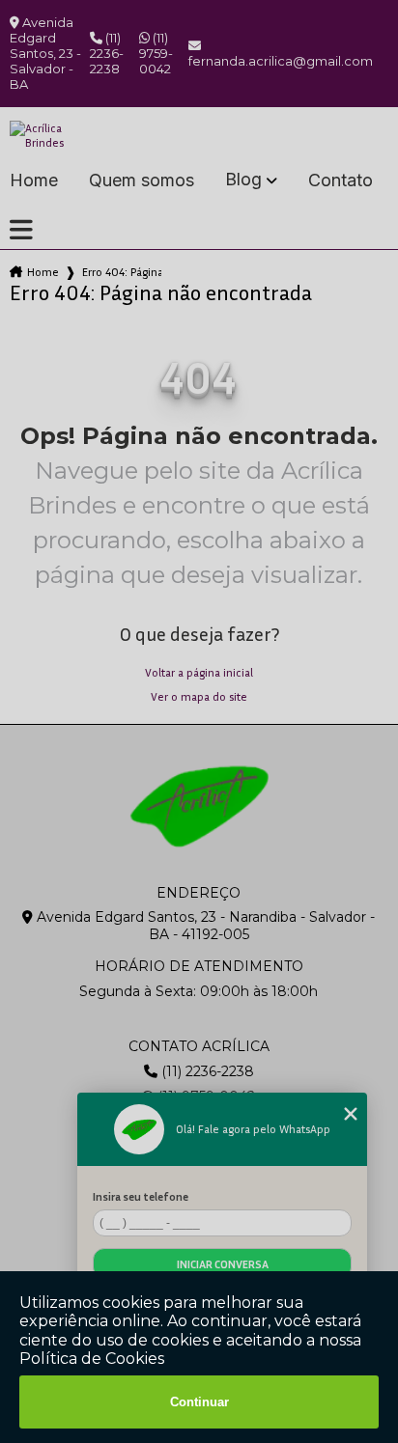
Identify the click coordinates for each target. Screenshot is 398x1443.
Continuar (199, 1402)
